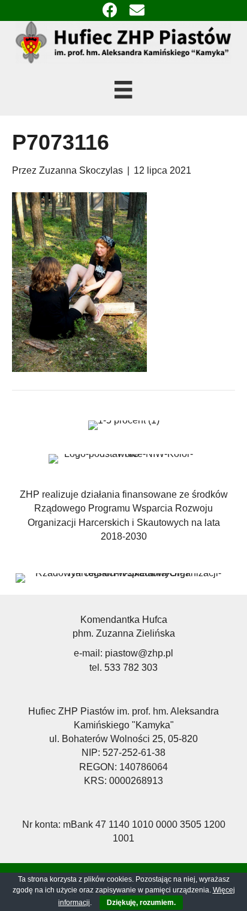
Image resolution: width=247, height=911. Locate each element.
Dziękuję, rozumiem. (141, 902)
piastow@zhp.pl (139, 653)
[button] (110, 10)
